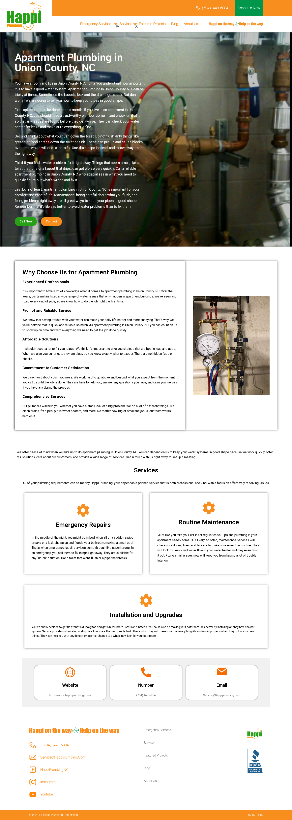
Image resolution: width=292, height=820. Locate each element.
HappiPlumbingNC (54, 769)
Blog (174, 24)
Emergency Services (95, 24)
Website (70, 685)
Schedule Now (249, 8)
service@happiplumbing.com (63, 757)
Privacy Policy (255, 814)
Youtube (46, 794)
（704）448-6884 (214, 8)
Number (146, 685)
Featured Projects (152, 24)
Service (125, 24)
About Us (191, 24)
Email (222, 685)
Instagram (48, 782)
